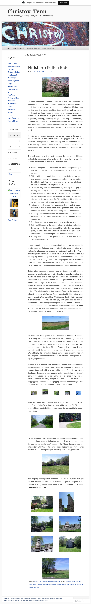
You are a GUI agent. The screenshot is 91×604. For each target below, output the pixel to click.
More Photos (12, 220)
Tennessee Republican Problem (11, 112)
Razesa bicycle (51, 584)
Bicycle (36, 581)
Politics (51, 581)
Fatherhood (45, 581)
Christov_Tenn (27, 11)
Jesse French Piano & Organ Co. (13, 89)
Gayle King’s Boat (48, 48)
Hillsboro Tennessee (72, 581)
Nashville (39, 584)
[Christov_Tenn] (45, 34)
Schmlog (57, 581)
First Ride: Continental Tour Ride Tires (13, 98)
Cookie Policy (44, 600)
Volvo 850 (80, 584)
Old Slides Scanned (33, 48)
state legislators (71, 584)
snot (64, 584)
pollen (45, 584)
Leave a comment (33, 587)
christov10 (49, 72)
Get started (63, 3)
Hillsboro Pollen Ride (48, 67)
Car (40, 581)
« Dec (10, 174)
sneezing (60, 584)
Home (8, 48)
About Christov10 (18, 48)
